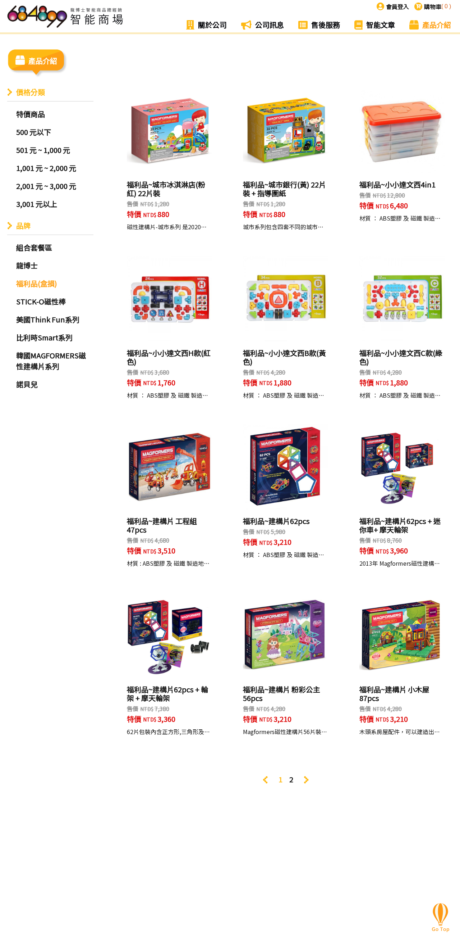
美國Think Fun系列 (47, 319)
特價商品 (30, 114)
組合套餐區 (34, 247)
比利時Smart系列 (44, 337)
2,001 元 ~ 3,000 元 (46, 186)
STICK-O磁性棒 (41, 301)
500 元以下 (33, 132)
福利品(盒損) (36, 283)
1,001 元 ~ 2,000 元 (46, 168)
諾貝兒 (27, 384)
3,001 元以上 (36, 204)
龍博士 (27, 265)
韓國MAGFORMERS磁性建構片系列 (51, 360)
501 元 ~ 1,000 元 (43, 150)
